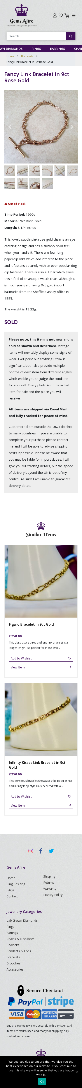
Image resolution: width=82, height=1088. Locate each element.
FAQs (10, 890)
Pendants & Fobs (19, 951)
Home (10, 56)
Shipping (49, 876)
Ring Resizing (16, 884)
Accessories (15, 969)
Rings (36, 48)
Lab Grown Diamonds (22, 920)
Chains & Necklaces (21, 939)
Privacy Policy (53, 895)
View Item (18, 667)
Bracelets (27, 56)
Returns (48, 882)
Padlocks (13, 945)
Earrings (57, 48)
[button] (9, 127)
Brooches (13, 963)
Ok (42, 1081)
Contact (12, 896)
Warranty (49, 889)
